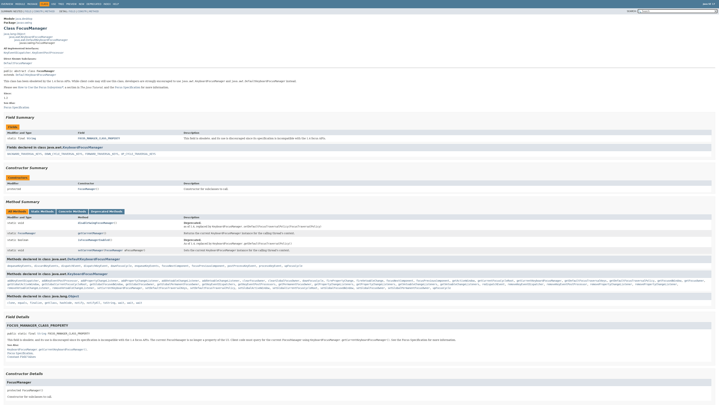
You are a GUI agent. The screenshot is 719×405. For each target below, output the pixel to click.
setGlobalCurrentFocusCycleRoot (294, 288)
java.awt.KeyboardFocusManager (31, 36)
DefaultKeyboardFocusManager (36, 74)
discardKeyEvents (46, 265)
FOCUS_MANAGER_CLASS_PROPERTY (99, 138)
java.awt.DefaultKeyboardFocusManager (41, 39)
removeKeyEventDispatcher (526, 284)
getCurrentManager (90, 233)
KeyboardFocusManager (83, 147)
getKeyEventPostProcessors (256, 284)
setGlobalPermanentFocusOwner (409, 288)
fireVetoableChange (369, 280)
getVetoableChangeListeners (417, 284)
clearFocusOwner (253, 280)
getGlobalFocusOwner (140, 284)
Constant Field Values (21, 356)
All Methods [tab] (17, 211)
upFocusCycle (293, 265)
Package (32, 4)
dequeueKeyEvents (19, 265)
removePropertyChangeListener (611, 284)
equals (22, 302)
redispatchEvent (493, 284)
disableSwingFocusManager (96, 222)
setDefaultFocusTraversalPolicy (212, 288)
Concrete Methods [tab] (72, 211)
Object (73, 296)
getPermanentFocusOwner (294, 284)
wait (121, 302)
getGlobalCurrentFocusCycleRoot (64, 284)
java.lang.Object (14, 33)
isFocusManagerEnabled (93, 240)
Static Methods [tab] (42, 211)
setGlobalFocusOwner (370, 288)
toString (109, 302)
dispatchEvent (71, 265)
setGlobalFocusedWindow (336, 288)
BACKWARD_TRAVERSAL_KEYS (24, 153)
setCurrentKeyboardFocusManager (119, 288)
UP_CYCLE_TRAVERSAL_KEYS (138, 153)
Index (107, 4)
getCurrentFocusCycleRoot (496, 280)
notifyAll (93, 302)
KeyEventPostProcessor (48, 52)
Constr (38, 11)
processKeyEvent (270, 265)
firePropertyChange (339, 280)
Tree (61, 4)
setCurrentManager (90, 250)
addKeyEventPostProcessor (60, 280)
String (31, 138)
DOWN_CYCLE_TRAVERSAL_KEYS (63, 153)
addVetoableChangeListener (180, 280)
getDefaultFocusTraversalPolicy (631, 280)
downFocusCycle (121, 265)
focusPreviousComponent (208, 265)
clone (11, 302)
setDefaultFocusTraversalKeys (166, 288)
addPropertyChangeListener (99, 280)
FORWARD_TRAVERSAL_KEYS (101, 153)
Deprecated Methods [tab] (106, 211)
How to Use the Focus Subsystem (40, 87)
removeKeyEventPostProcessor (567, 284)
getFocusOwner (694, 280)
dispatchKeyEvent (96, 265)
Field (28, 11)
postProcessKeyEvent (241, 265)
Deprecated (94, 4)
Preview (71, 4)
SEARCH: (632, 11)
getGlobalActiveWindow (23, 284)
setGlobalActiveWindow (253, 288)
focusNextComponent (175, 265)
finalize (36, 302)
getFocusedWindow (669, 280)
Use (53, 4)
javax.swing (24, 22)
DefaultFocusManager (18, 63)
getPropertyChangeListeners (333, 284)
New (81, 4)
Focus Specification (127, 87)
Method (50, 11)
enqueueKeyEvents (147, 265)
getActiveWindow (463, 280)
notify (79, 302)
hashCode (66, 302)
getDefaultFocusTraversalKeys (585, 280)
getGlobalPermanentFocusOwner (178, 284)
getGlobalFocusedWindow (106, 284)
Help (116, 4)
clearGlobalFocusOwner (283, 280)
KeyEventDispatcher (17, 52)
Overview (7, 4)
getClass (51, 302)
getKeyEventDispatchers (218, 284)
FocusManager (87, 189)
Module (20, 4)
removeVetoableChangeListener (28, 288)
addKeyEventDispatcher (23, 280)
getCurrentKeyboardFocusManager (539, 280)
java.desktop (24, 18)
